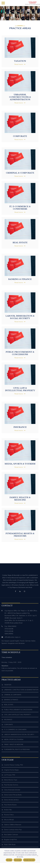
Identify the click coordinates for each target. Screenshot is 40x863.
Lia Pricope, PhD (9, 775)
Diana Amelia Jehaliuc (11, 800)
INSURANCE (8, 719)
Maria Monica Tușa (10, 780)
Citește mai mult (29, 860)
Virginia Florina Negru (11, 770)
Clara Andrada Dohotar (12, 790)
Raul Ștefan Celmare (11, 834)
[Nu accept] (37, 856)
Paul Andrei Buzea (10, 805)
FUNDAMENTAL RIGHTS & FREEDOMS (17, 749)
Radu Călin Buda (9, 844)
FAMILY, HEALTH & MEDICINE (13, 744)
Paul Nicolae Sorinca (11, 785)
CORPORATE (8, 724)
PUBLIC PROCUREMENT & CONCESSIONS (18, 710)
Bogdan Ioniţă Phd (10, 839)
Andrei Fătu (8, 810)
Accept (9, 860)
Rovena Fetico (9, 815)
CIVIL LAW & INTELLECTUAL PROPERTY (17, 714)
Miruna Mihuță (9, 820)
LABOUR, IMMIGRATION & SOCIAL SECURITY (19, 734)
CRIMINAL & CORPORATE (12, 695)
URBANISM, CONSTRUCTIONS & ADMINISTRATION (21, 690)
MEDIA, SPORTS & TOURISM (13, 739)
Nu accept (18, 860)
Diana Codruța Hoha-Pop (13, 829)
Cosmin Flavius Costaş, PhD (13, 765)
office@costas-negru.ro (12, 637)
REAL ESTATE (8, 705)
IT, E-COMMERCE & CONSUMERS (15, 729)
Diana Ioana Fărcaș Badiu (13, 795)
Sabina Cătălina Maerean (12, 825)
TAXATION (7, 685)
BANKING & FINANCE (11, 700)
